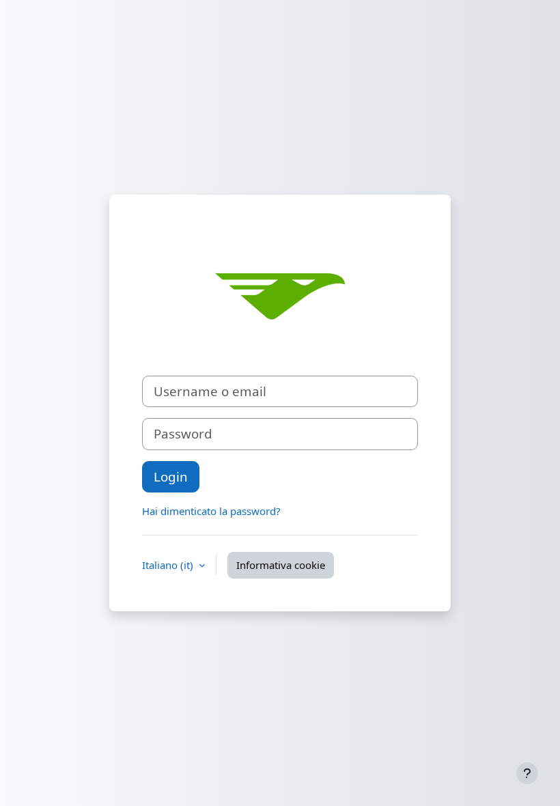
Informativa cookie (280, 565)
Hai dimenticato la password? (211, 511)
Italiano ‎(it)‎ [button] (169, 565)
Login (171, 476)
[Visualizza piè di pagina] (527, 773)
